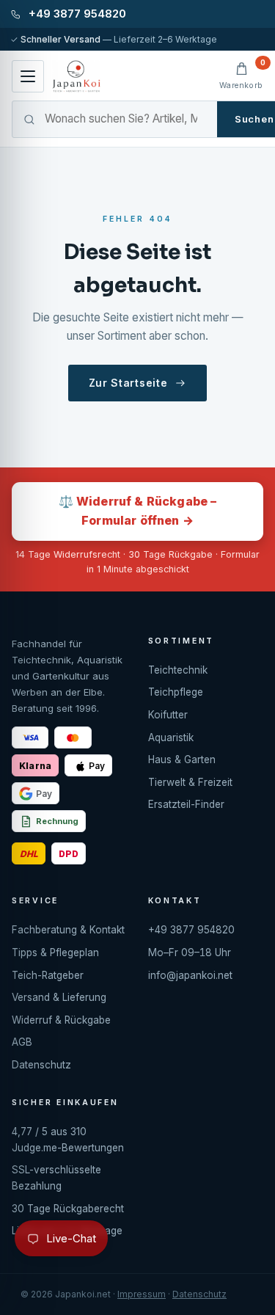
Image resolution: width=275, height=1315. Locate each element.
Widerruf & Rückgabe (61, 1020)
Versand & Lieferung (59, 997)
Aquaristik (171, 737)
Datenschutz (41, 1065)
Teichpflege (175, 692)
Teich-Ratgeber (48, 975)
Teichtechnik (178, 670)
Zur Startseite (128, 382)
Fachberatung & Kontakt (68, 930)
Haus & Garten (182, 759)
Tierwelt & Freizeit (190, 782)
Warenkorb (241, 75)
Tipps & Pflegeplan (55, 952)
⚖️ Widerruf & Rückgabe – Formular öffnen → (138, 511)
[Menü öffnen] (28, 76)
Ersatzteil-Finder (186, 804)
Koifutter (168, 715)
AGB (22, 1042)
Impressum (141, 1294)
